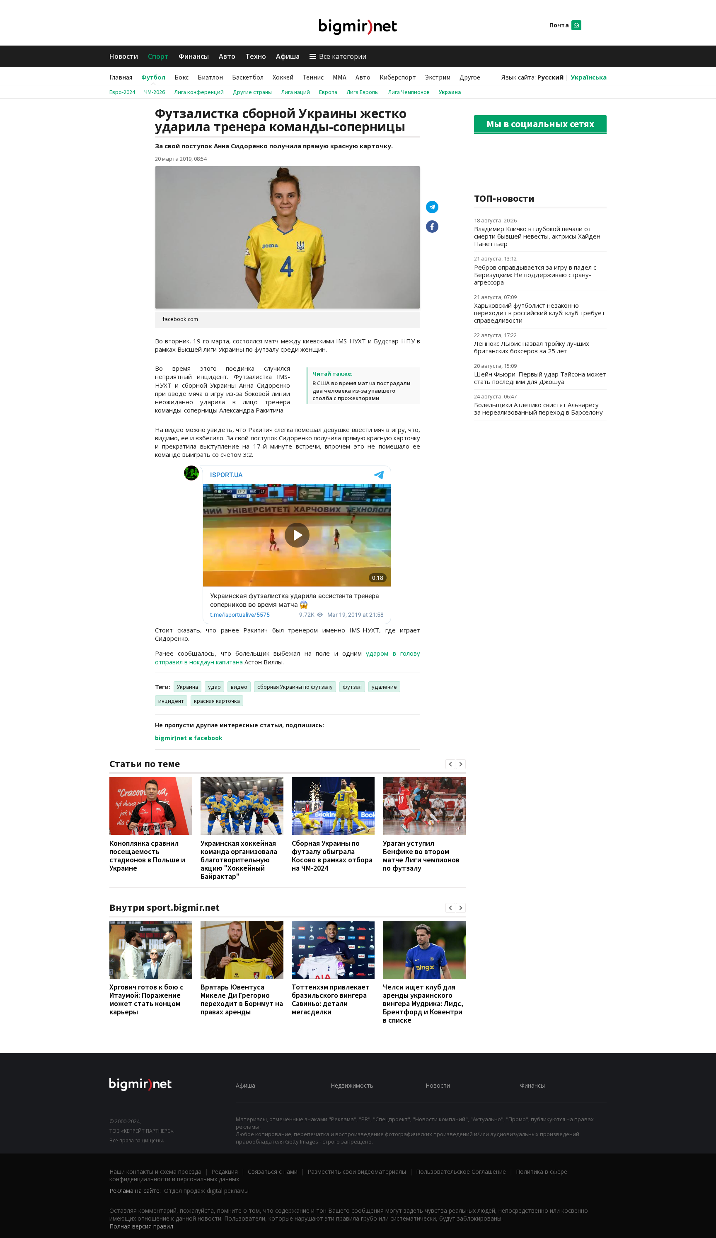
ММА (339, 77)
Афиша (288, 56)
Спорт (158, 56)
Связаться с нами (273, 1171)
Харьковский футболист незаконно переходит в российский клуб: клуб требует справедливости (539, 312)
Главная (120, 77)
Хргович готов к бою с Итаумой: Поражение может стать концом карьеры (146, 999)
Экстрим (437, 77)
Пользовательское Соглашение (461, 1171)
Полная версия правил (141, 1226)
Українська (589, 77)
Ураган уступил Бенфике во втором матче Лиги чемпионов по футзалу (421, 855)
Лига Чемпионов (409, 92)
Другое (470, 77)
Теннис (313, 77)
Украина (450, 92)
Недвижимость (352, 1085)
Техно (255, 56)
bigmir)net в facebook (189, 738)
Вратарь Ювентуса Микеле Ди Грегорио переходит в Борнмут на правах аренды (242, 999)
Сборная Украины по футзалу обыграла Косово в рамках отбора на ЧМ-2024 (332, 855)
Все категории (342, 56)
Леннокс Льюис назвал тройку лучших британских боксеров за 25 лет (531, 347)
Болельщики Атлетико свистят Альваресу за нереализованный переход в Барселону (538, 408)
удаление (384, 686)
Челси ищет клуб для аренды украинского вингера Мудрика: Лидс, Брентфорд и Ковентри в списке (423, 1003)
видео (239, 686)
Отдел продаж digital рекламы (206, 1191)
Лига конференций (199, 92)
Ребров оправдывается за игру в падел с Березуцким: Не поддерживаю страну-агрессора (535, 274)
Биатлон (210, 77)
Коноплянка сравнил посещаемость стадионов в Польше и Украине (147, 855)
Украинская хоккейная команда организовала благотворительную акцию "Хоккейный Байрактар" (239, 859)
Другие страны (252, 92)
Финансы (194, 56)
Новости (123, 56)
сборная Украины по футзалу (295, 686)
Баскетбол (248, 77)
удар (214, 686)
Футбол (153, 77)
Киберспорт (398, 77)
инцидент (171, 701)
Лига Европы (362, 92)
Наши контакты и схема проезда (155, 1171)
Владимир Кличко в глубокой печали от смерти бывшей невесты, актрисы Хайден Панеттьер (537, 236)
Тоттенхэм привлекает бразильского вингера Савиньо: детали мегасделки (331, 999)
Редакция (224, 1171)
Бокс (181, 77)
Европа (328, 92)
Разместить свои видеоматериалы (356, 1171)
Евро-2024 (122, 92)
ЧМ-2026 (154, 92)
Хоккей (283, 77)
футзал (352, 686)
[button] (450, 764)
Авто (227, 56)
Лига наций (295, 92)
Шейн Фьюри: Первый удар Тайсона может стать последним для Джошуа (540, 378)
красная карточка (217, 701)
